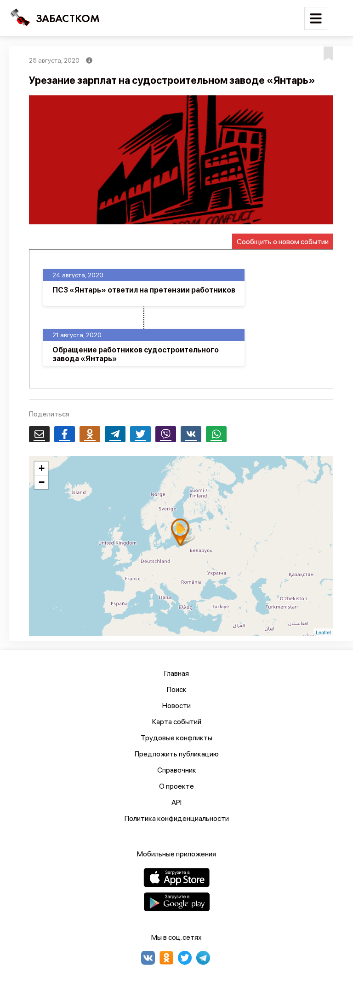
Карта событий (176, 721)
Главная (176, 673)
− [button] (42, 482)
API (176, 802)
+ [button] (42, 468)
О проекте (176, 786)
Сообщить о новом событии (283, 241)
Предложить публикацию (177, 754)
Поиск (177, 689)
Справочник (176, 770)
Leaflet (323, 632)
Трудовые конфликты (176, 737)
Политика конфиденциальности (177, 818)
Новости (176, 705)
